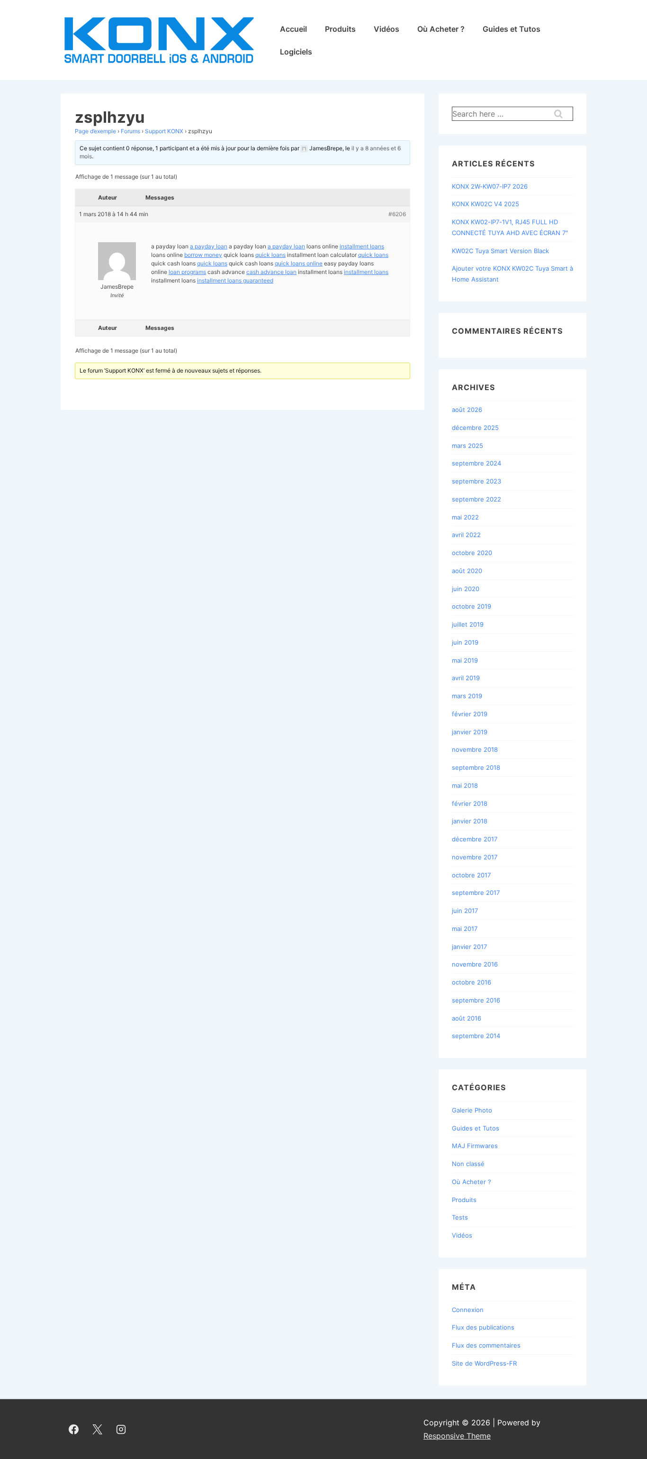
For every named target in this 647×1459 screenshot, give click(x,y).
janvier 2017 (469, 946)
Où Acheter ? (441, 29)
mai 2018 (465, 785)
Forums (130, 131)
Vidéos (386, 29)
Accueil (293, 29)
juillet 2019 (468, 624)
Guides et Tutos (511, 29)
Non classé (468, 1163)
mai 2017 (464, 928)
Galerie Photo (472, 1110)
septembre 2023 (476, 481)
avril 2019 (466, 678)
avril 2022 (466, 534)
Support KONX (164, 131)
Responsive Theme (457, 1436)
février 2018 (469, 803)
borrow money (203, 254)
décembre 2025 (475, 427)
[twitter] (98, 1429)
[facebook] (74, 1429)
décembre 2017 (474, 839)
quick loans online (299, 263)
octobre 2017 (471, 875)
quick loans (270, 254)
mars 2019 (467, 696)
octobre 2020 (472, 552)
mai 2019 (465, 660)
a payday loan (208, 246)
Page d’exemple (95, 131)
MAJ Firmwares (475, 1145)
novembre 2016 (475, 964)
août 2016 (466, 1018)
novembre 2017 (474, 857)
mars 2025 (467, 445)
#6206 (397, 214)
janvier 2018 (469, 821)
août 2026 (467, 409)
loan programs (187, 271)
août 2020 (467, 570)
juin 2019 (465, 642)
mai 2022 (465, 517)
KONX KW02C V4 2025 (485, 204)
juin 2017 (465, 910)
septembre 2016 (476, 1000)
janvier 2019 (469, 732)
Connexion (468, 1309)
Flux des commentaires (486, 1345)
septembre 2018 (476, 767)
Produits (340, 29)
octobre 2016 (471, 982)
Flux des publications (483, 1327)
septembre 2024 (476, 463)
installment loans (362, 246)
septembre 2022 (476, 499)
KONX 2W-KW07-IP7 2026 (490, 186)
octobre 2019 (471, 606)
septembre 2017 (476, 892)
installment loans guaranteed (235, 280)
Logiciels (296, 51)
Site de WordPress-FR (484, 1363)
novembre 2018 (475, 749)
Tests (460, 1217)
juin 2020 (465, 589)
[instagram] (121, 1429)
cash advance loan (271, 271)
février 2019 (469, 714)
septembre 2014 (476, 1036)
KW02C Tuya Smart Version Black (500, 251)
